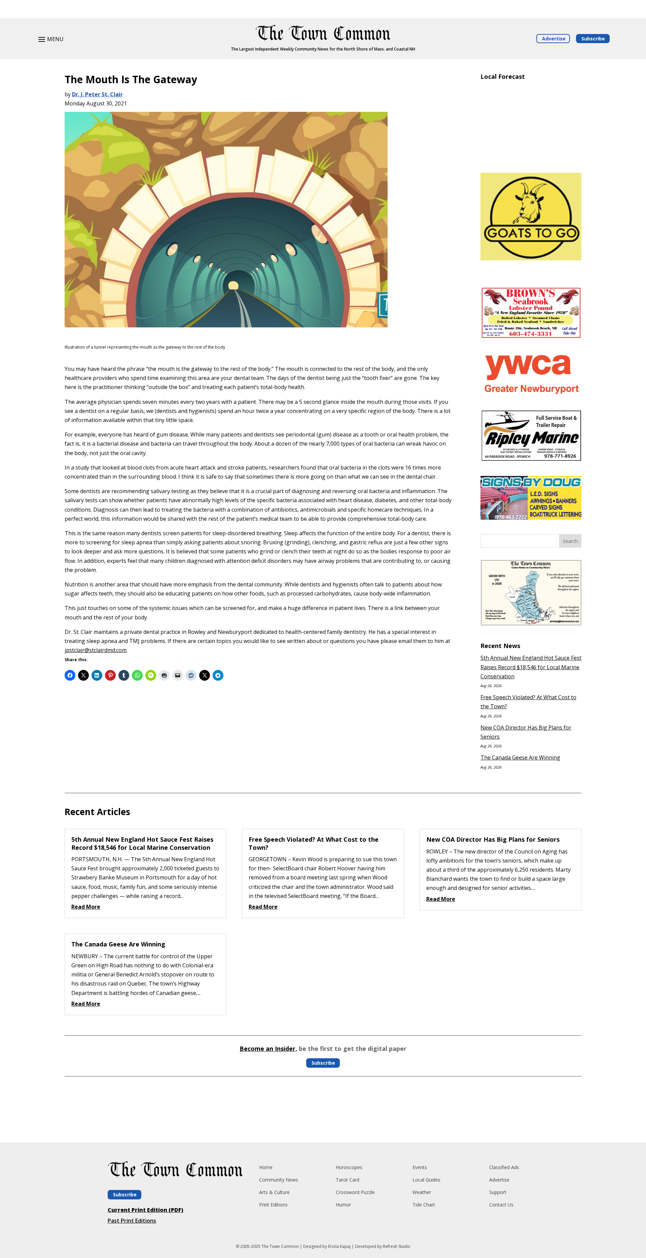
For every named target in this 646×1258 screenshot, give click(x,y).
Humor (343, 1204)
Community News (278, 1179)
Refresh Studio (396, 1246)
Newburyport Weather (530, 157)
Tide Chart (423, 1204)
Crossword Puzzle (355, 1192)
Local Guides (426, 1179)
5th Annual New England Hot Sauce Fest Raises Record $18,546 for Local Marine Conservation (530, 667)
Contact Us (501, 1204)
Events (419, 1167)
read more (85, 906)
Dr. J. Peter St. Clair (97, 94)
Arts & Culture (274, 1192)
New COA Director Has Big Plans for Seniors (493, 839)
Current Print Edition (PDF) (145, 1210)
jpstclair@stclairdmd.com (96, 650)
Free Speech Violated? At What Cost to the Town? (314, 843)
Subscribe (593, 38)
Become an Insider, (268, 1048)
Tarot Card (347, 1179)
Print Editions (273, 1204)
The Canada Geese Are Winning (520, 757)
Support (497, 1192)
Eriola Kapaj (339, 1246)
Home (266, 1167)
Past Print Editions (132, 1220)
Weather (421, 1192)
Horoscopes (349, 1167)
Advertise (554, 38)
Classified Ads (504, 1167)
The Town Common (280, 1246)
